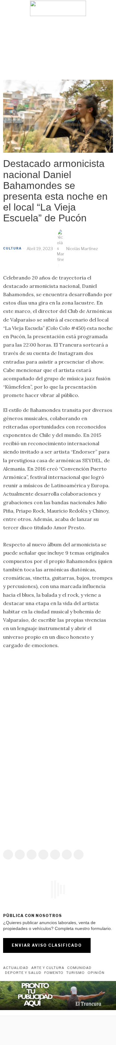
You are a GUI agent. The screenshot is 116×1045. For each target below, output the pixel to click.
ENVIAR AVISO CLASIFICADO (47, 945)
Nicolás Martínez (82, 248)
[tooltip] (8, 854)
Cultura (12, 248)
